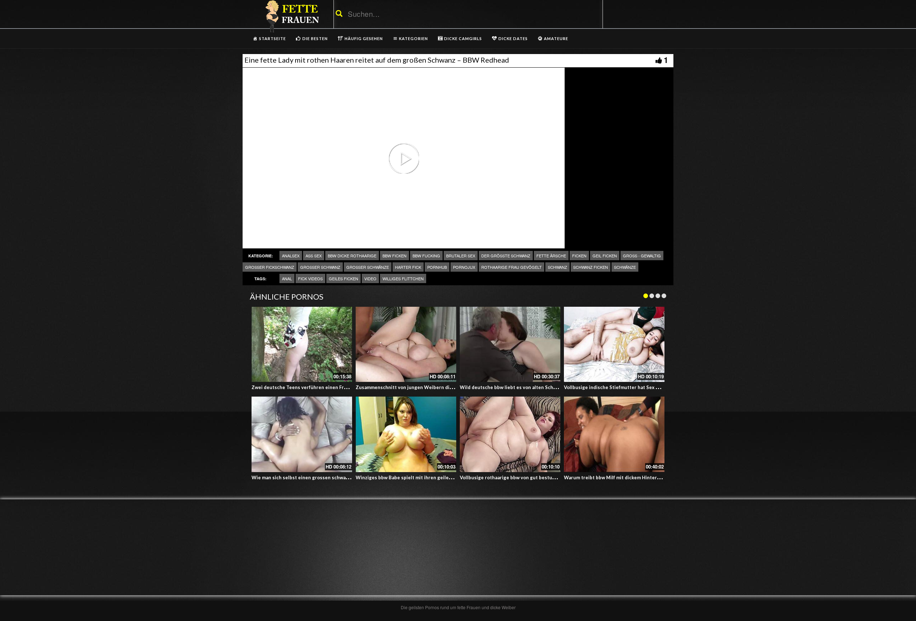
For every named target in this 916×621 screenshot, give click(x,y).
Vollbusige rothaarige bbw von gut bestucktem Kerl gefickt (527, 477)
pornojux (464, 267)
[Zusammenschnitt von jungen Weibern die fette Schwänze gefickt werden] (406, 344)
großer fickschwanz (269, 267)
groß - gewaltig (642, 255)
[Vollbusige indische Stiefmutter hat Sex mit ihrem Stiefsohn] (614, 344)
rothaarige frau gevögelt (511, 267)
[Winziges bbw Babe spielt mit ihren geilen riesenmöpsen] (406, 434)
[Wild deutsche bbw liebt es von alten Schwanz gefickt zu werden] (510, 344)
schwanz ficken (590, 267)
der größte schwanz (505, 255)
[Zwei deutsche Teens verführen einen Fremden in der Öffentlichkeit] (302, 344)
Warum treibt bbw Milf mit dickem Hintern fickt (617, 477)
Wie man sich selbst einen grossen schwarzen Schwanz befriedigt (326, 477)
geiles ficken (343, 278)
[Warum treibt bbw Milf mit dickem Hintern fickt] (614, 434)
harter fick (408, 267)
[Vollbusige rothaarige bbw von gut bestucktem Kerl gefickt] (510, 434)
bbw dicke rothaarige (352, 255)
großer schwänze (367, 267)
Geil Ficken (605, 255)
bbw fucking (426, 255)
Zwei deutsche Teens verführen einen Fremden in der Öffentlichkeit (329, 387)
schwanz (557, 267)
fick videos (310, 278)
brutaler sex (460, 255)
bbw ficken (394, 255)
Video (370, 278)
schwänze (625, 267)
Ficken (579, 255)
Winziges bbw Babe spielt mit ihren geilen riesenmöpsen (420, 477)
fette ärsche (551, 255)
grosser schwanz (320, 267)
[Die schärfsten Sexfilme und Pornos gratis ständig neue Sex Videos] (291, 16)
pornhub (437, 267)
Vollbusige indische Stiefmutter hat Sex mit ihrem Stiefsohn (632, 387)
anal (287, 278)
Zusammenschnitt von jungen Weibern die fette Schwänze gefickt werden (440, 387)
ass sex (314, 255)
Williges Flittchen (403, 278)
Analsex (290, 255)
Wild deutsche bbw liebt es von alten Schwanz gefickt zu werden (533, 387)
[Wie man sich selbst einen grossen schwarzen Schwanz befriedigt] (302, 434)
